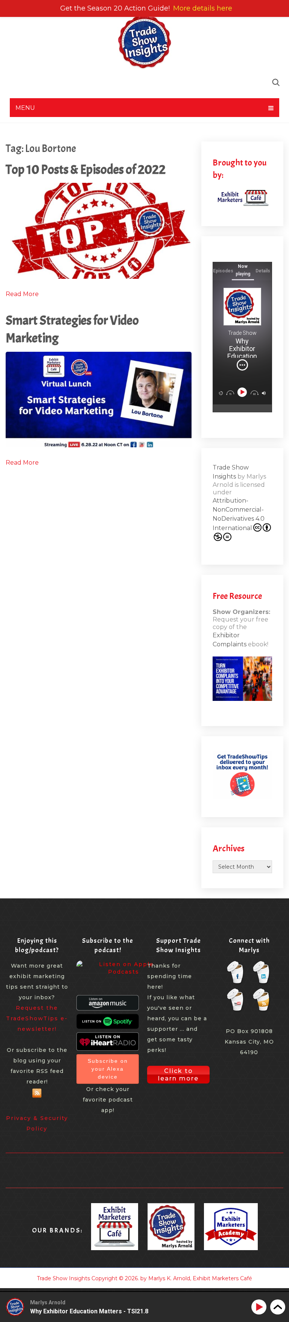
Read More (22, 294)
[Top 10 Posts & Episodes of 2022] (99, 230)
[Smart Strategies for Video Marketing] (99, 399)
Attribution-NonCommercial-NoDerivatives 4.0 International (239, 514)
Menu (25, 107)
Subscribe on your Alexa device (108, 1069)
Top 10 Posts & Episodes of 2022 (86, 169)
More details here (202, 8)
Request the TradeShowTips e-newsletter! (37, 1018)
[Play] (242, 392)
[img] (242, 365)
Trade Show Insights (63, 1278)
